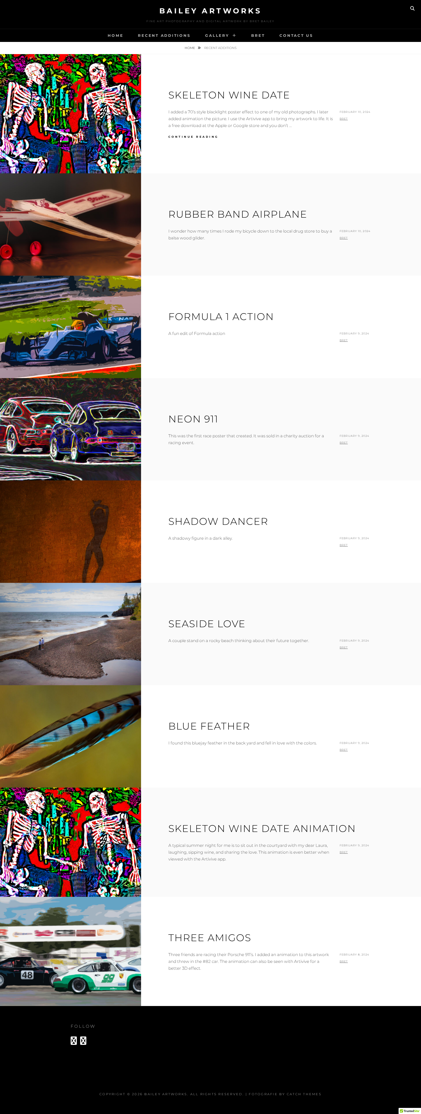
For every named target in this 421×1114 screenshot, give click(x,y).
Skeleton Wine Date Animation (262, 828)
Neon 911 (193, 419)
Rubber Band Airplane (237, 214)
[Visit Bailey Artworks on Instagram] (74, 1042)
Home (115, 35)
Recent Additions (164, 35)
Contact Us (296, 35)
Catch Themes (304, 1094)
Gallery (217, 35)
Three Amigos (209, 938)
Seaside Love (207, 624)
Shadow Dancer (218, 521)
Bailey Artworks (210, 10)
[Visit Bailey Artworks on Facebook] (83, 1042)
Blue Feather (209, 726)
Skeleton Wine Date (229, 95)
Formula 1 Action (221, 316)
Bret (258, 35)
